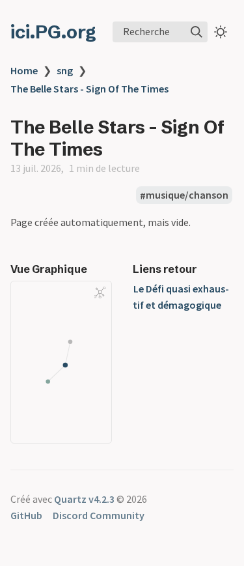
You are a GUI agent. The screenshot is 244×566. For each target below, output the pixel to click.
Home (24, 70)
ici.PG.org (53, 32)
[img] (196, 32)
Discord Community (98, 515)
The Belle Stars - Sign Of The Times (89, 88)
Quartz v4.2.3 (84, 498)
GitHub (26, 515)
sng (65, 70)
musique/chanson (187, 195)
